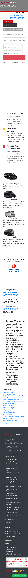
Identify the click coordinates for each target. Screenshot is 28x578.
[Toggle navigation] (2, 9)
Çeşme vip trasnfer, (8, 409)
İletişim (7, 543)
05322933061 (16, 15)
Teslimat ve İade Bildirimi (12, 534)
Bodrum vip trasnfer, (9, 407)
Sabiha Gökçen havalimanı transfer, (13, 401)
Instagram (8, 527)
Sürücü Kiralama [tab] (11, 25)
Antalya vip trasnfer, (8, 411)
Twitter (7, 525)
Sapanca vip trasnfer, (9, 412)
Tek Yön (8, 29)
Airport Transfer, (20, 416)
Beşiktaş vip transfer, (9, 405)
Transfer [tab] (8, 22)
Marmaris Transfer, (8, 418)
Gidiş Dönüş (18, 29)
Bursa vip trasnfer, (8, 414)
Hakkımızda (8, 540)
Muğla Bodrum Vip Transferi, (11, 420)
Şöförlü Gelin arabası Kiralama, (12, 398)
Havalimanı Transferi (9, 392)
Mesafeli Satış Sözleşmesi (12, 531)
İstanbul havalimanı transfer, (11, 399)
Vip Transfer (6, 396)
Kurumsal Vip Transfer (17, 396)
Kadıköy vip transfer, (9, 403)
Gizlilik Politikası (10, 536)
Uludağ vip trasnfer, (8, 416)
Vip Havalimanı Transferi (10, 394)
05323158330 (16, 18)
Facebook (8, 522)
